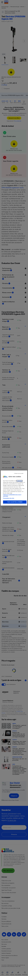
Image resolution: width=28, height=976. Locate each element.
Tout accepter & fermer (14, 502)
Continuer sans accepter (18, 473)
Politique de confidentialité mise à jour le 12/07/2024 (12, 495)
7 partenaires (19, 480)
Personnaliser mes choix (8, 498)
